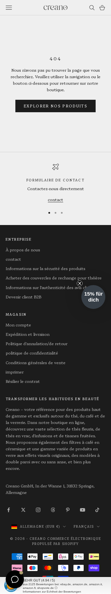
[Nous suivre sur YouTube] (82, 510)
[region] (55, 183)
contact (55, 199)
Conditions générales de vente (35, 362)
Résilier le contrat (23, 381)
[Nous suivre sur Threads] (53, 510)
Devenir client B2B (24, 297)
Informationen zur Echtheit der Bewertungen (52, 591)
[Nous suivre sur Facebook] (8, 510)
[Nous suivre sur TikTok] (97, 510)
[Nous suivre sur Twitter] (23, 510)
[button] (93, 297)
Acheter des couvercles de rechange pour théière (54, 278)
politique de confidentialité (32, 353)
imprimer (15, 372)
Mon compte (18, 325)
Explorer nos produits (55, 105)
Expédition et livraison (28, 334)
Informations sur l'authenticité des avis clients (51, 287)
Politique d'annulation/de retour (36, 343)
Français (84, 526)
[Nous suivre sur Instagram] (38, 510)
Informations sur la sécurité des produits (45, 268)
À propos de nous (23, 250)
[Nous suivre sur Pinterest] (68, 510)
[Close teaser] (80, 283)
